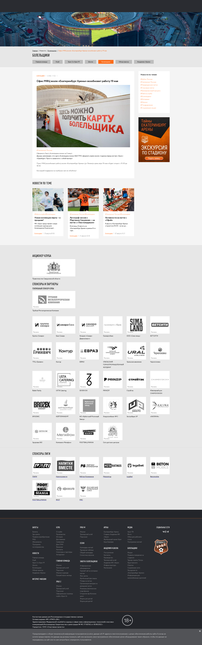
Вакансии (59, 547)
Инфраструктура (110, 565)
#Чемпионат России (44, 150)
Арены (106, 527)
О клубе (59, 532)
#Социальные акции (148, 108)
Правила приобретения (40, 537)
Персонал (60, 570)
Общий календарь (86, 553)
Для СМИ (59, 544)
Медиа (130, 527)
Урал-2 (58, 581)
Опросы (130, 565)
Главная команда (41, 62)
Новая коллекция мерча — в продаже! (47, 219)
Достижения (60, 539)
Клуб (57, 62)
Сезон (82, 543)
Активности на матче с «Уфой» (116, 219)
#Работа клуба (40, 214)
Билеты (35, 527)
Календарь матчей (86, 547)
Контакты (59, 549)
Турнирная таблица (86, 550)
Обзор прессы (124, 62)
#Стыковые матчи (147, 88)
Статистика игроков (87, 555)
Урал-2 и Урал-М (74, 62)
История (59, 537)
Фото (130, 534)
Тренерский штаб (62, 568)
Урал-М (82, 527)
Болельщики (106, 62)
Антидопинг (60, 555)
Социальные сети (134, 568)
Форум (130, 553)
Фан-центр (84, 576)
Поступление (109, 553)
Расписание (108, 568)
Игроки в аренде (62, 573)
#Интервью (145, 99)
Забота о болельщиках (88, 561)
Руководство (60, 534)
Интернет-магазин (39, 579)
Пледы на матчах (86, 581)
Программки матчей (135, 542)
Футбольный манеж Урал (112, 539)
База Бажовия (108, 542)
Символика (60, 542)
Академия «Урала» (143, 62)
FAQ (34, 539)
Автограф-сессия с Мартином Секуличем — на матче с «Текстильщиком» (82, 220)
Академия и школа (111, 548)
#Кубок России (146, 79)
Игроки (59, 565)
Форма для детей (86, 599)
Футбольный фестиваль (88, 578)
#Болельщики (50, 214)
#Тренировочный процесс (151, 91)
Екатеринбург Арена (111, 532)
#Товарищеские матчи (149, 85)
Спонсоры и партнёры (64, 552)
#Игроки (144, 102)
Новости (35, 553)
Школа (90, 62)
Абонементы (37, 542)
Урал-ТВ (131, 532)
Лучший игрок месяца (64, 575)
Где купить (36, 534)
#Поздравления (147, 105)
